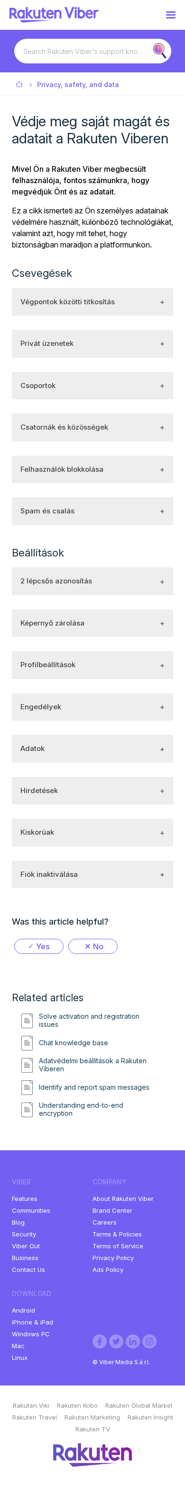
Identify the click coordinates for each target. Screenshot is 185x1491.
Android (23, 1310)
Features (24, 1198)
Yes (43, 946)
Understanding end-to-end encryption (81, 1109)
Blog (18, 1222)
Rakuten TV (92, 1429)
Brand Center (112, 1210)
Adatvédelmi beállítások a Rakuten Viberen (93, 1065)
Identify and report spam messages (94, 1087)
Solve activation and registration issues (89, 1020)
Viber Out (26, 1246)
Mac (18, 1346)
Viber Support (19, 84)
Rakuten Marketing (92, 1417)
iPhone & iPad (32, 1322)
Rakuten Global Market (139, 1405)
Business (25, 1258)
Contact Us (28, 1269)
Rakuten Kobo (77, 1405)
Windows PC (31, 1334)
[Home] (54, 20)
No (98, 946)
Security (24, 1234)
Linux (20, 1357)
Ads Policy (107, 1269)
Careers (104, 1222)
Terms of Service (117, 1246)
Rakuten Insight (150, 1417)
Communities (31, 1210)
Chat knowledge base (73, 1043)
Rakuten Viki (31, 1405)
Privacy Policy (113, 1258)
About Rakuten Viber (123, 1198)
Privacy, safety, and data (78, 84)
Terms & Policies (117, 1234)
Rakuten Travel (34, 1417)
